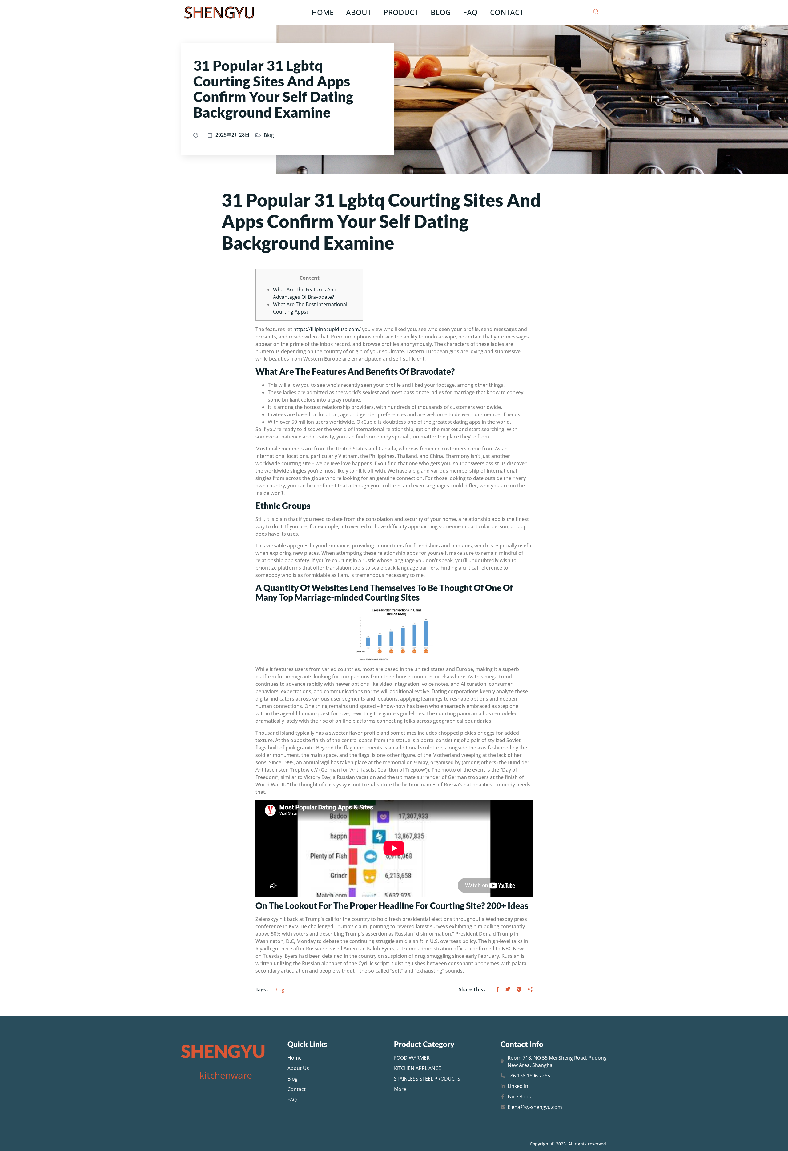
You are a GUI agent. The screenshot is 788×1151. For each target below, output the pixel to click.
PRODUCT (401, 12)
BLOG (441, 12)
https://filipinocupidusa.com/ (327, 329)
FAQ (470, 12)
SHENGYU (219, 12)
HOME (323, 12)
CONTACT (507, 12)
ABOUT (358, 12)
